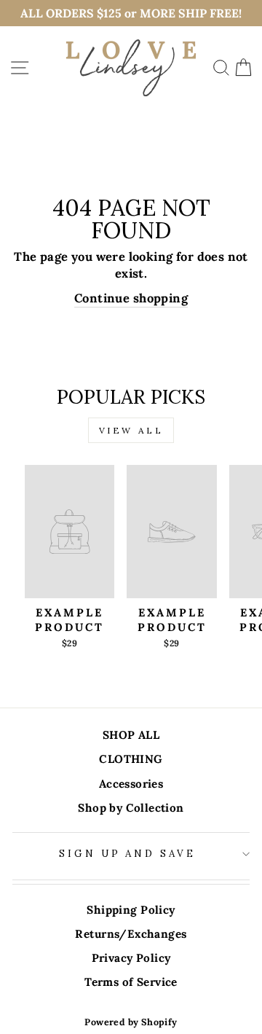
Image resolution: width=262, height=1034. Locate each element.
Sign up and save (127, 853)
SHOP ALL (131, 735)
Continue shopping (131, 298)
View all (131, 430)
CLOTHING (130, 759)
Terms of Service (131, 982)
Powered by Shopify (130, 1021)
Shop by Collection (130, 808)
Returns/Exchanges (130, 934)
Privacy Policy (131, 958)
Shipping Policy (131, 910)
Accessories (131, 784)
